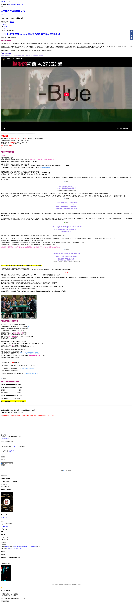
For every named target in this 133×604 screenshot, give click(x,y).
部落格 (5, 26)
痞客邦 (14, 446)
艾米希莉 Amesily (5, 438)
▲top (2, 454)
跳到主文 (3, 14)
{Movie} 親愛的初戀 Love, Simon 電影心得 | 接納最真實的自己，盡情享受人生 (31, 34)
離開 (8, 601)
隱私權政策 (74, 584)
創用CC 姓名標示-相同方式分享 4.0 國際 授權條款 (25, 546)
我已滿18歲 (3, 601)
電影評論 (11, 450)
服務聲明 (79, 584)
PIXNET (56, 584)
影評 (10, 451)
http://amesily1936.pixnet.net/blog (14, 548)
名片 (4, 28)
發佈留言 (3, 465)
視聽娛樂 (12, 22)
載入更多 (3, 456)
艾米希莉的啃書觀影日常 (13, 11)
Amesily (7, 546)
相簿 (4, 24)
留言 (17, 446)
